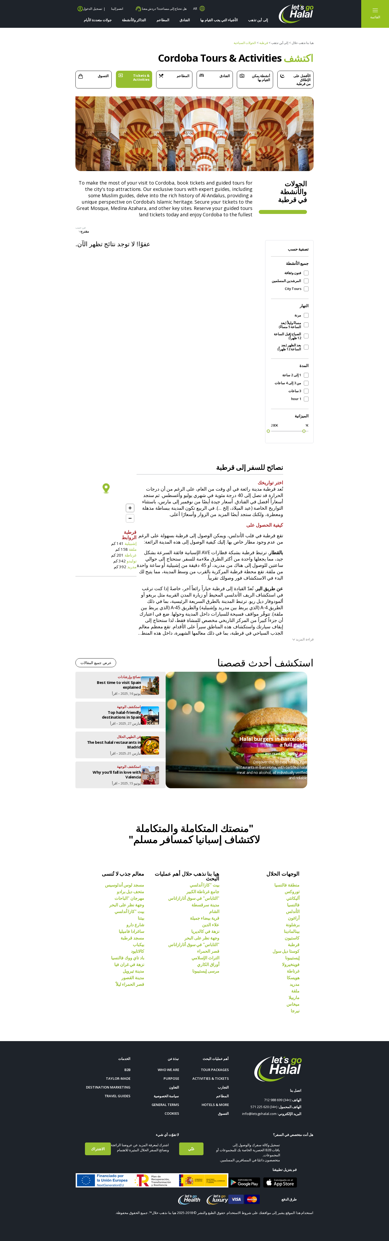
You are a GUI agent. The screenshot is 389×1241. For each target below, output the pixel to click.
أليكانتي (293, 898)
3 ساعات (294, 391)
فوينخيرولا (291, 964)
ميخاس (293, 1004)
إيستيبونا (292, 958)
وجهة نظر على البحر (201, 938)
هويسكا (293, 977)
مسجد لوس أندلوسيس (124, 885)
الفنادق (185, 19)
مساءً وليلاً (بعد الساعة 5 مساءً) (290, 325)
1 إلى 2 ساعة (291, 375)
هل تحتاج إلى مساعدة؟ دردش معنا (164, 8)
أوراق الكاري (208, 964)
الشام (214, 911)
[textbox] (92, 231)
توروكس (292, 891)
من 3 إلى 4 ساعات (288, 383)
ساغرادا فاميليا (131, 931)
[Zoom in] (130, 508)
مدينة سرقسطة (205, 905)
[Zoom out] (130, 518)
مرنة (298, 315)
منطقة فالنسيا (287, 885)
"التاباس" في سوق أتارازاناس (193, 898)
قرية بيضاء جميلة (204, 918)
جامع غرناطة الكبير (202, 891)
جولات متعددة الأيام (98, 19)
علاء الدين (210, 925)
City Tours (293, 289)
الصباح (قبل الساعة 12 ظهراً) (287, 336)
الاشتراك (98, 1148)
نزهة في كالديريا (205, 931)
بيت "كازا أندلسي (204, 885)
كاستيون (292, 938)
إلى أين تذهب (258, 19)
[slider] (268, 431)
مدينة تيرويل (133, 971)
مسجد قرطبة (132, 938)
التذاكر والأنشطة (134, 19)
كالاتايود (137, 951)
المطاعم (163, 19)
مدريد (295, 984)
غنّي (191, 1148)
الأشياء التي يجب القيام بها (219, 19)
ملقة (295, 991)
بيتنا (141, 918)
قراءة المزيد (304, 639)
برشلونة (293, 925)
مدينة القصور (132, 977)
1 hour (296, 399)
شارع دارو (135, 925)
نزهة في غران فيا (129, 964)
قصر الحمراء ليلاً (130, 984)
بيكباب (138, 944)
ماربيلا (294, 997)
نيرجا (295, 1011)
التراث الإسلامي (205, 958)
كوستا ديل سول (286, 951)
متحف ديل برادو (130, 891)
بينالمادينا (292, 931)
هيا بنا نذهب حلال (303, 43)
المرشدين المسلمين (286, 281)
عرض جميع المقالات (95, 662)
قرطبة (294, 944)
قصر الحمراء (208, 951)
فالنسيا (293, 905)
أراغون (294, 918)
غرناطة (293, 971)
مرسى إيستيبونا (205, 971)
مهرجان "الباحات (129, 898)
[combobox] (92, 232)
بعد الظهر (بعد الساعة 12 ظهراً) (289, 347)
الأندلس (293, 911)
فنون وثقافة (292, 273)
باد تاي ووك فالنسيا (127, 958)
